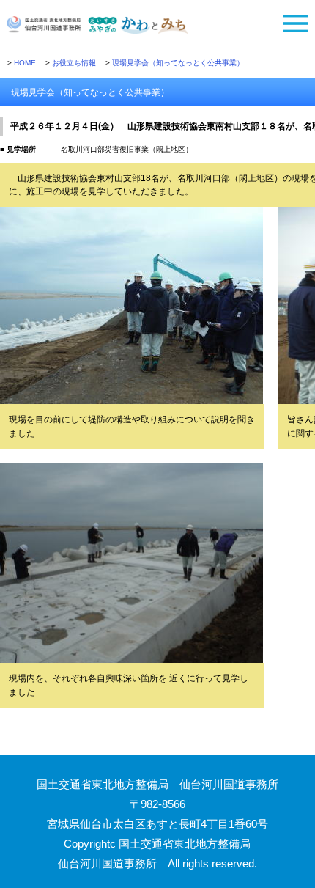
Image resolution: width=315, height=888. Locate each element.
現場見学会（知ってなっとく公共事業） (178, 63)
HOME (25, 63)
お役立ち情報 (74, 63)
